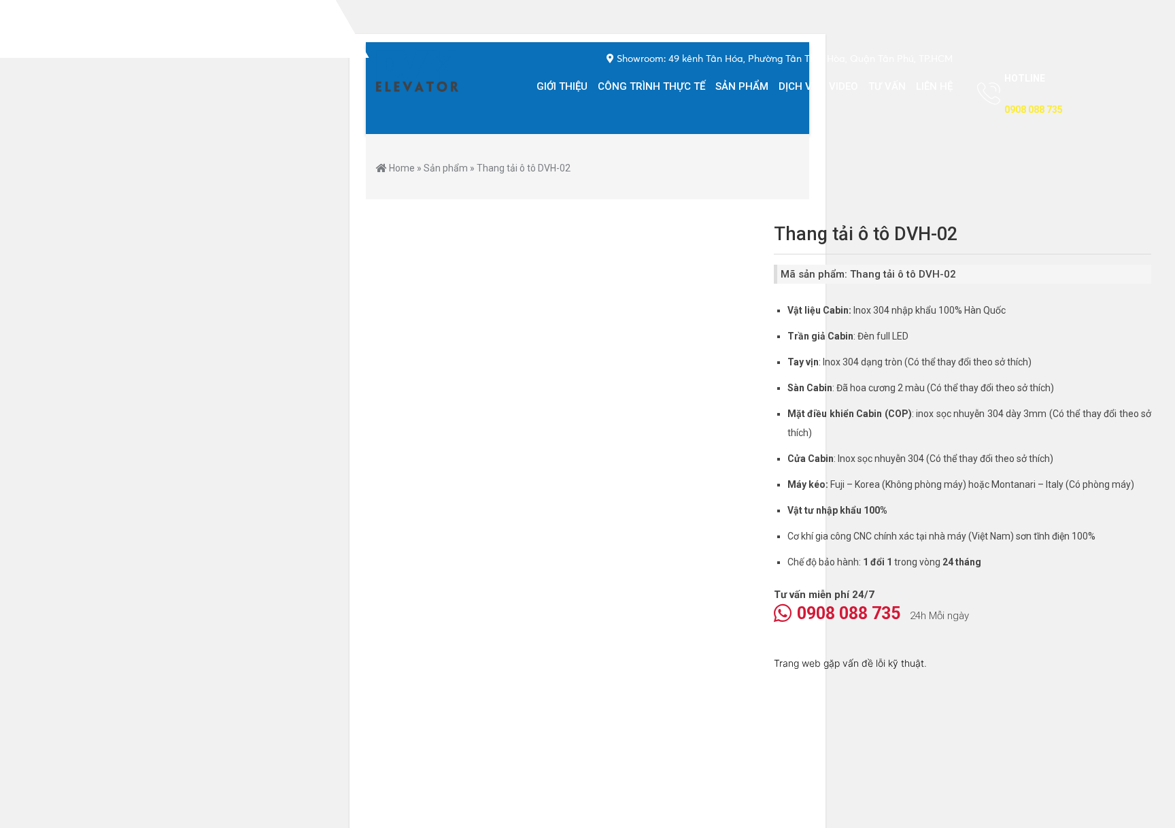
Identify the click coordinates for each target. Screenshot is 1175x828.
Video (843, 86)
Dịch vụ (799, 86)
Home (402, 168)
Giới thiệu (562, 86)
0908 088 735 (848, 613)
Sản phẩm (741, 86)
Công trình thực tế (651, 86)
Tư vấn (887, 86)
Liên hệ (934, 86)
